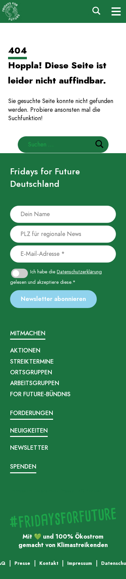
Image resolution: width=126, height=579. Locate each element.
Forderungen (31, 413)
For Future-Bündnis (40, 394)
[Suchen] (99, 145)
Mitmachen (27, 333)
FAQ (80, 490)
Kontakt (93, 490)
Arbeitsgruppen (34, 383)
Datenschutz (46, 490)
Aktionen (25, 350)
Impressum (21, 490)
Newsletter (29, 447)
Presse (67, 490)
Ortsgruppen (31, 372)
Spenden (23, 466)
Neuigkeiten (29, 430)
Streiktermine (32, 361)
